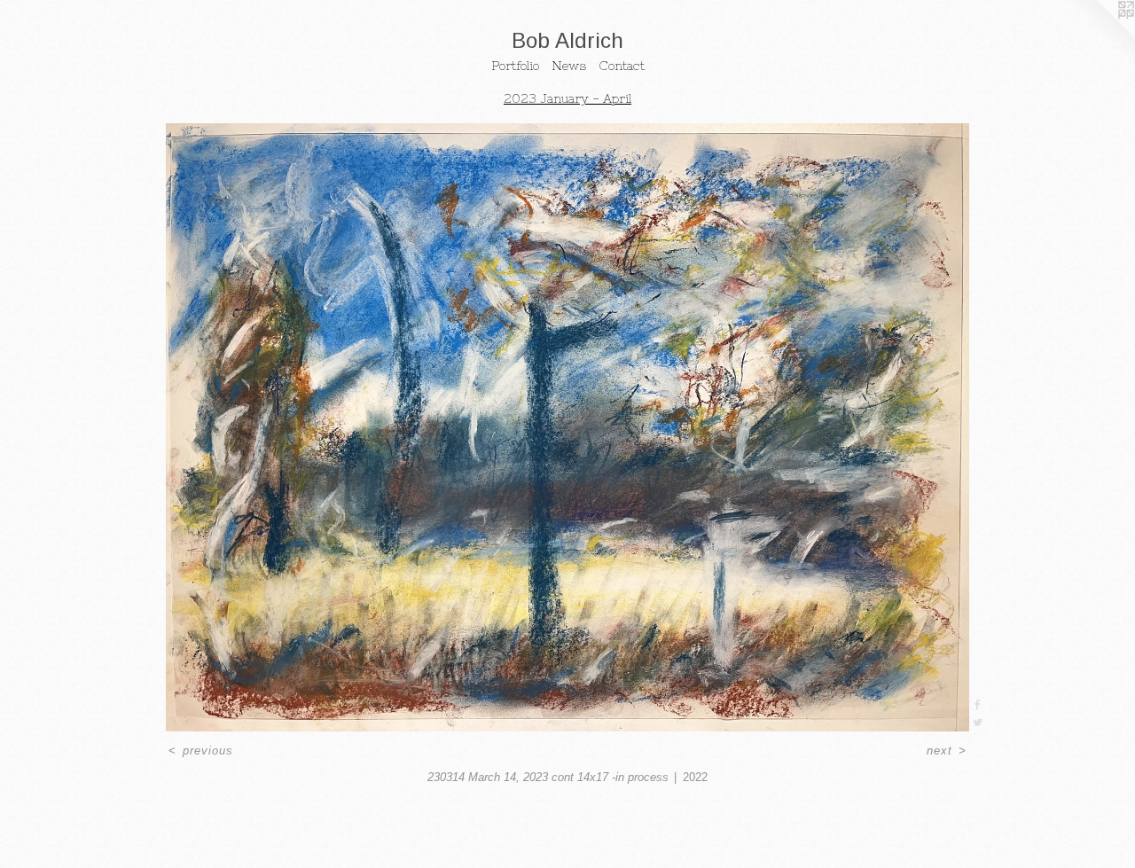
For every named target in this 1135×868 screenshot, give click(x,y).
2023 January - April (567, 98)
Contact (622, 66)
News (569, 66)
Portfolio (515, 66)
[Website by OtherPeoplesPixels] (1099, 35)
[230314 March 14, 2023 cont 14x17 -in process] (567, 427)
